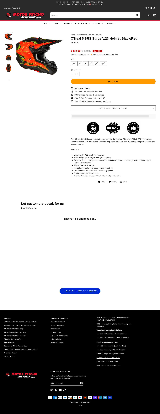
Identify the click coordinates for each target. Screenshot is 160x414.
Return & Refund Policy (59, 335)
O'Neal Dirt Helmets (93, 35)
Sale (47, 24)
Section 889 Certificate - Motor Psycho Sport (21, 349)
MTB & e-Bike (81, 24)
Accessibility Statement (59, 318)
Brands (110, 24)
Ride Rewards (9, 342)
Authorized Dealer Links (113, 108)
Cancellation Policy (58, 322)
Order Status (55, 328)
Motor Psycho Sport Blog (13, 328)
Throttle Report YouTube (13, 339)
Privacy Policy (56, 332)
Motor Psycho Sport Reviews (15, 332)
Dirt (57, 24)
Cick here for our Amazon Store (108, 357)
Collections (81, 35)
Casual (97, 24)
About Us (7, 318)
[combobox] (95, 15)
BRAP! (80, 405)
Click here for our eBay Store (107, 361)
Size (73, 59)
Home (73, 35)
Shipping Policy (56, 339)
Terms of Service (57, 342)
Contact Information (58, 325)
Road (67, 24)
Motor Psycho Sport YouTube (15, 335)
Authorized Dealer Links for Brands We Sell (20, 322)
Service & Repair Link (12, 8)
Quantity (76, 70)
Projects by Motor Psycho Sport (16, 346)
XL (96, 63)
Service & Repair (10, 353)
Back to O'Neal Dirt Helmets (81, 291)
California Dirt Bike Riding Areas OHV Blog (19, 325)
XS (74, 63)
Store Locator (9, 356)
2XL (103, 63)
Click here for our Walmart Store (108, 365)
